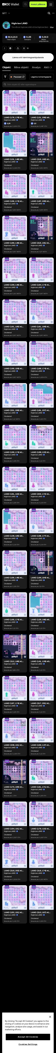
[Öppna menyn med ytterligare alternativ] (51, 3)
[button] (25, 4)
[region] (28, 1033)
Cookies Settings (28, 1044)
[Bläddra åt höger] (51, 67)
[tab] (21, 67)
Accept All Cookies (28, 1037)
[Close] (50, 1017)
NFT (4, 13)
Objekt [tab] (6, 67)
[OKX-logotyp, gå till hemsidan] (10, 4)
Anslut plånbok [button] (38, 4)
